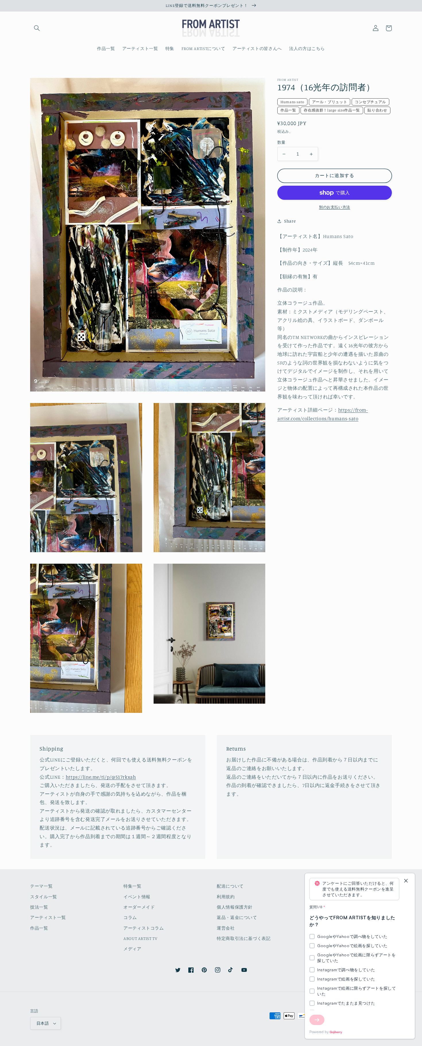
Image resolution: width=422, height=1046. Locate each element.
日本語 (42, 1023)
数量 (281, 142)
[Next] (316, 1020)
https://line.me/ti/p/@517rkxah (101, 777)
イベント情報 (136, 896)
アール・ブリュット (329, 101)
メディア (132, 948)
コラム (130, 917)
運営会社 (226, 928)
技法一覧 (39, 907)
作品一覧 (288, 110)
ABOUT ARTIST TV (140, 938)
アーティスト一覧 (48, 917)
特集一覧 (132, 886)
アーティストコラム (143, 928)
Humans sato (292, 101)
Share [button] (290, 220)
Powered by (319, 1032)
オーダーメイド (139, 907)
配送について (230, 886)
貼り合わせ (377, 110)
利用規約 (226, 896)
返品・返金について (237, 917)
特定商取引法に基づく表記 (244, 938)
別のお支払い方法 (334, 207)
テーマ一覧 (41, 886)
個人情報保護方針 (235, 907)
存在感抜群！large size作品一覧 (332, 110)
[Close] (406, 881)
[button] (36, 28)
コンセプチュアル (370, 101)
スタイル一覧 (43, 896)
